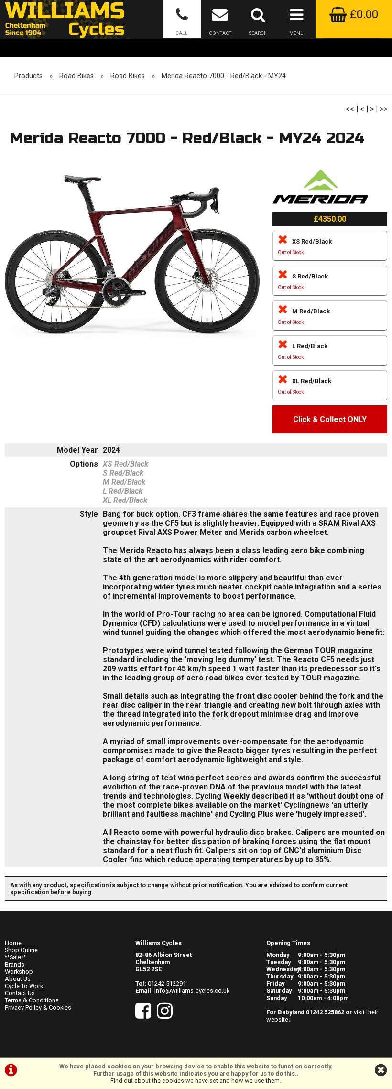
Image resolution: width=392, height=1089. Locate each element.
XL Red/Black (304, 386)
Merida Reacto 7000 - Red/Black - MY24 (224, 76)
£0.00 (362, 14)
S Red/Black (303, 281)
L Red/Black (302, 351)
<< (350, 108)
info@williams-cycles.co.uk (191, 990)
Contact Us (20, 993)
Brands (14, 964)
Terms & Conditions (32, 1000)
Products (28, 76)
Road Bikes (76, 76)
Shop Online (21, 950)
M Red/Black (304, 316)
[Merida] (320, 207)
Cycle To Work (24, 985)
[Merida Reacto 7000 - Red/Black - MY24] (132, 258)
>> (383, 108)
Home (13, 942)
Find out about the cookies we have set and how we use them (195, 1080)
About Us (18, 978)
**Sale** (15, 957)
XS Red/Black (305, 247)
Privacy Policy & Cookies (38, 1007)
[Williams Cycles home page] (64, 19)
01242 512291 (167, 983)
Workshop (19, 971)
